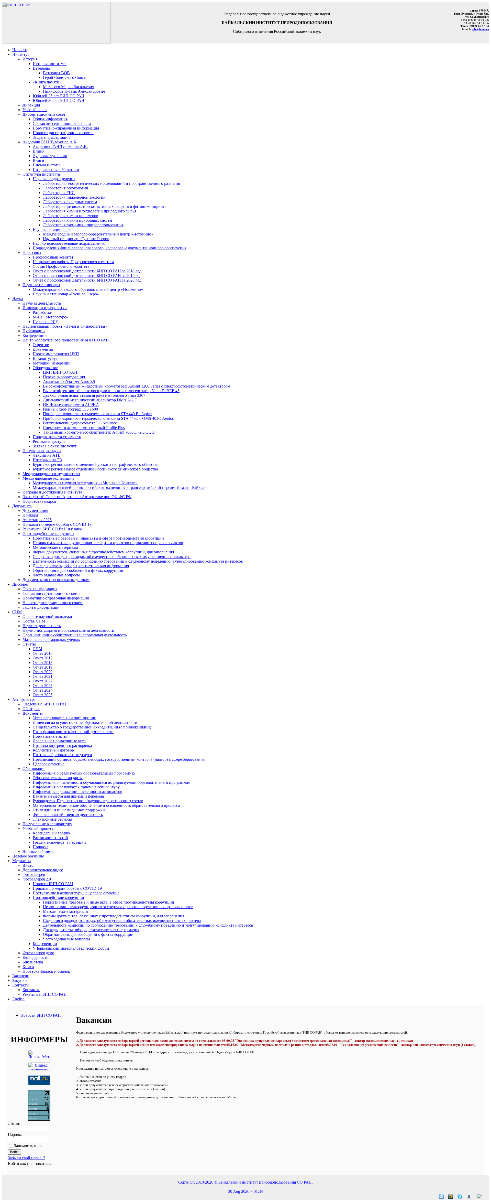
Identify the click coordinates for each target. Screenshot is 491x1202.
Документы (43, 349)
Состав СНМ (34, 621)
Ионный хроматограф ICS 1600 (70, 409)
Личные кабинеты (38, 851)
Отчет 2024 (42, 690)
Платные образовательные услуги (62, 755)
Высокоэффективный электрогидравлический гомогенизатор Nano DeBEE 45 (111, 391)
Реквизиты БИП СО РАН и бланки (53, 529)
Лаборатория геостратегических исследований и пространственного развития (111, 183)
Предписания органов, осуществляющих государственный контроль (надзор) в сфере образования (119, 759)
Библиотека (33, 962)
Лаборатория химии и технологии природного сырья (89, 211)
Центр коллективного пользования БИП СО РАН (66, 340)
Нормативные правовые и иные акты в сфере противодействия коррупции (98, 538)
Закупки (19, 980)
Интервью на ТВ (47, 460)
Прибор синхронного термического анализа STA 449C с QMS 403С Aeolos (108, 418)
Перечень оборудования (64, 377)
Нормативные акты (50, 736)
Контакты (20, 985)
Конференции (35, 335)
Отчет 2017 (42, 658)
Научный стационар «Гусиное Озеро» (76, 239)
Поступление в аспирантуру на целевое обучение (76, 893)
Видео (38, 151)
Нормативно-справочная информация (66, 128)
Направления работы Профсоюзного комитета (73, 262)
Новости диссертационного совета (63, 133)
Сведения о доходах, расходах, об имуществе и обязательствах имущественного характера (112, 556)
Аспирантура (24, 699)
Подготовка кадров (39, 501)
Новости (19, 50)
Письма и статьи (47, 165)
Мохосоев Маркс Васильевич (68, 86)
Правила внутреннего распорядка (62, 745)
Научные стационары (51, 229)
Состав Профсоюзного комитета (61, 266)
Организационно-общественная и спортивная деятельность (75, 635)
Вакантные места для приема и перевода (68, 796)
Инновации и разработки (45, 308)
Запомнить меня (28, 1145)
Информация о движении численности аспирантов (77, 791)
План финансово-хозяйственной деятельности (73, 731)
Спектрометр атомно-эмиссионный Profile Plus (84, 427)
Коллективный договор (53, 750)
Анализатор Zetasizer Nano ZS (69, 381)
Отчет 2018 (42, 662)
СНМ (17, 612)
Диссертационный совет (44, 114)
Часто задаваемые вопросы (56, 575)
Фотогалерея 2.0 (37, 879)
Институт (20, 54)
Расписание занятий (50, 837)
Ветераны (41, 68)
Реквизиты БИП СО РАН (45, 994)
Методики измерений (52, 363)
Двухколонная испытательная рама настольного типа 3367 (94, 395)
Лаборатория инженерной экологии (74, 197)
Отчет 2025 (42, 695)
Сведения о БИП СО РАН (45, 704)
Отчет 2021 (42, 676)
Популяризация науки (42, 450)
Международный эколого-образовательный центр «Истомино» (98, 234)
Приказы (30, 515)
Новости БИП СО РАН (53, 884)
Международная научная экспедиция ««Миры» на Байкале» (85, 483)
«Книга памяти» (47, 82)
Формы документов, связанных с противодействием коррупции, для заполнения (103, 552)
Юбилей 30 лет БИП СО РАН (58, 100)
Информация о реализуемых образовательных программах (84, 773)
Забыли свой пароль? (26, 1158)
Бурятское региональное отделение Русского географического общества (96, 464)
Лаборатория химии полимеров (70, 215)
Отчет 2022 (42, 681)
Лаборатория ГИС (59, 192)
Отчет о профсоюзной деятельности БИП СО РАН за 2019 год (87, 275)
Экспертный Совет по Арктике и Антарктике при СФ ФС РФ (77, 497)
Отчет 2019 (42, 667)
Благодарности (36, 957)
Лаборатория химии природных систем (77, 220)
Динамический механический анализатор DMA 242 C (90, 400)
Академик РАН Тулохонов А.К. (50, 142)
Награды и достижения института (52, 492)
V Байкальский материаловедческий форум (71, 948)
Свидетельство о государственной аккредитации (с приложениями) (92, 727)
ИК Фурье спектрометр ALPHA (71, 404)
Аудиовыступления (50, 156)
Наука (17, 298)
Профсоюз (32, 252)
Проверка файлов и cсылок (46, 971)
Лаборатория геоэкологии (65, 188)
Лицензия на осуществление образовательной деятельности (85, 722)
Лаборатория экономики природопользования (83, 225)
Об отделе (31, 708)
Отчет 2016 (42, 653)
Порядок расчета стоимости (57, 437)
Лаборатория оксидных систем (70, 202)
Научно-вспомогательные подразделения (69, 243)
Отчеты (29, 644)
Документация (35, 510)
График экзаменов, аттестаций (59, 842)
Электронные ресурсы (52, 819)
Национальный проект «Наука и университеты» (65, 326)
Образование (34, 768)
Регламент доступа (49, 441)
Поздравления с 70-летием (56, 169)
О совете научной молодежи (47, 616)
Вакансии (20, 976)
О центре (41, 344)
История (30, 59)
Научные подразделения (54, 179)
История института (49, 63)
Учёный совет (35, 110)
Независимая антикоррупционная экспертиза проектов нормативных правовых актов (108, 543)
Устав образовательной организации (64, 718)
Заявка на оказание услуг (55, 446)
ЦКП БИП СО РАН (60, 372)
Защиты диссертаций (51, 137)
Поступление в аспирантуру (47, 824)
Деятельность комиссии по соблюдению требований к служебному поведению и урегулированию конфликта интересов (138, 561)
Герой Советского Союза (64, 77)
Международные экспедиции (48, 478)
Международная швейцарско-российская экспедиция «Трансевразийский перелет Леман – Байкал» (119, 487)
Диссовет (20, 584)
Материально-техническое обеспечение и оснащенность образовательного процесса (106, 805)
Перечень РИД (46, 321)
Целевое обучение (48, 764)
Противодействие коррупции (48, 533)
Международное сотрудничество (51, 473)
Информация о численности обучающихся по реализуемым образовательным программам (112, 782)
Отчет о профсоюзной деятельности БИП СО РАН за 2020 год (87, 280)
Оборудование (45, 368)
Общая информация (50, 119)
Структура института (41, 174)
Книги (38, 160)
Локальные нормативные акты (59, 741)
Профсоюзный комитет (53, 257)
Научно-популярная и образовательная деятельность (68, 630)
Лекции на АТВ (47, 455)
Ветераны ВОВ (56, 73)
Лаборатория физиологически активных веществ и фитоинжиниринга (104, 206)
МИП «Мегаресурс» (50, 317)
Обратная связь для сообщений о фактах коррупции (78, 570)
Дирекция (31, 105)
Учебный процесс (38, 828)
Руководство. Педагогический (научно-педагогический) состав (88, 801)
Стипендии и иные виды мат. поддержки (69, 810)
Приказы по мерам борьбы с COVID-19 (57, 524)
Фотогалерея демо (38, 953)
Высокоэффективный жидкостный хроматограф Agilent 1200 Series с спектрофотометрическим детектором (136, 386)
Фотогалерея (34, 874)
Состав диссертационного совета (62, 123)
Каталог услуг (45, 358)
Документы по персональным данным (56, 579)
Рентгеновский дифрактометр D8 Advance (80, 423)
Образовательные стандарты (58, 778)
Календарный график (51, 833)
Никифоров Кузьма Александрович (74, 91)
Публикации (34, 331)
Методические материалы (55, 547)
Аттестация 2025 (37, 520)
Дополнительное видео (43, 870)
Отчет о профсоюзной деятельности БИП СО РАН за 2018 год (87, 271)
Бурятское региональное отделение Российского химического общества (95, 469)
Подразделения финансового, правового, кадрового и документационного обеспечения (109, 248)
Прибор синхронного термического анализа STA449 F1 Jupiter (97, 414)
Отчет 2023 (42, 685)
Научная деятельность (42, 303)
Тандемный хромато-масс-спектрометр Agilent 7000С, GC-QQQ (99, 432)
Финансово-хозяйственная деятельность (68, 814)
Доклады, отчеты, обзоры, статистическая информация (81, 566)
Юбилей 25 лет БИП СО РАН (58, 96)
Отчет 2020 (42, 672)
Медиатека (21, 860)
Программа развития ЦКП (56, 354)
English (18, 999)
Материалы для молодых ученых (51, 639)
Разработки (42, 312)
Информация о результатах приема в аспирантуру (76, 787)
